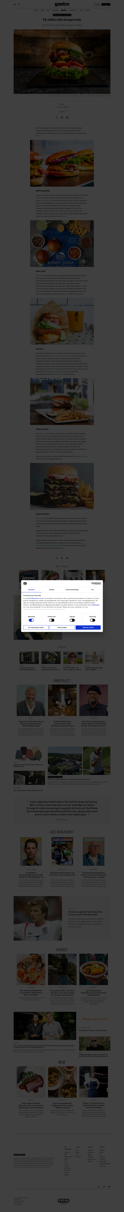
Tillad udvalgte (62, 627)
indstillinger (95, 605)
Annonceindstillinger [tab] (72, 589)
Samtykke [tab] (31, 589)
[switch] (51, 620)
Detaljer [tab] (51, 589)
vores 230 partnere (33, 598)
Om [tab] (93, 589)
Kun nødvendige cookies (36, 627)
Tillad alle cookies (88, 627)
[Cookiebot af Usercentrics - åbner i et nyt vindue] (93, 583)
